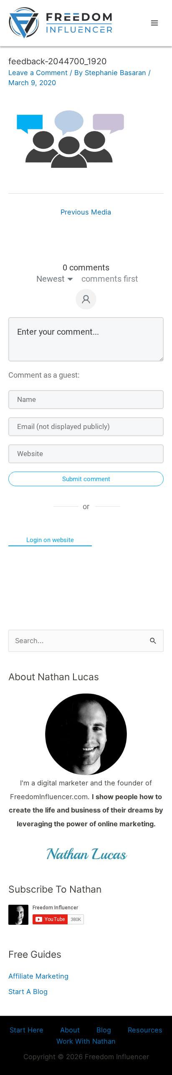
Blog (103, 1030)
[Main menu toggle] (154, 23)
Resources (145, 1030)
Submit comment (86, 479)
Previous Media (86, 212)
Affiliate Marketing (38, 976)
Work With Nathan (86, 1041)
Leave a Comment (38, 72)
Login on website (50, 540)
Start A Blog (28, 991)
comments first (109, 279)
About (70, 1030)
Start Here (26, 1030)
